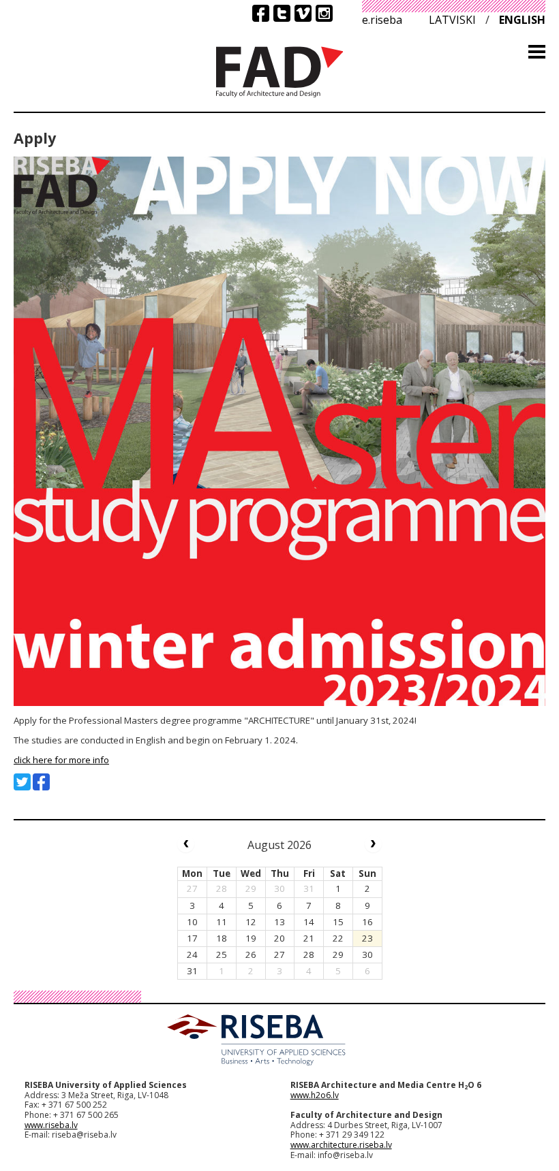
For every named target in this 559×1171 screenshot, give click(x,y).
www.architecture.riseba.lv (341, 1145)
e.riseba (382, 19)
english (522, 19)
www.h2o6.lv (314, 1095)
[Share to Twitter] (22, 781)
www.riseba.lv (51, 1125)
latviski (452, 19)
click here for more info (61, 760)
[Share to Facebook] (41, 781)
